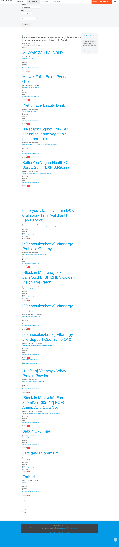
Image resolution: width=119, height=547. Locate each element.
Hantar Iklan (45, 2)
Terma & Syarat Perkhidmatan (56, 532)
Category (23, 4)
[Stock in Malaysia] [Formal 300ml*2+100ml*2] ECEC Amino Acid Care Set (45, 402)
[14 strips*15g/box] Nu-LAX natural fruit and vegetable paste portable (45, 133)
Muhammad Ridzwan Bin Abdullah (30, 67)
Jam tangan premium (40, 453)
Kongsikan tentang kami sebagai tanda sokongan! (89, 44)
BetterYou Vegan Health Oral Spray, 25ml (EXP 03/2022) (47, 164)
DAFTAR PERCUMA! (105, 2)
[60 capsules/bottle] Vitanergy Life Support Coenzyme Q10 (47, 336)
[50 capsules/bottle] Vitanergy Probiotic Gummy (47, 246)
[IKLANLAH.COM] (7, 2)
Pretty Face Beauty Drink (43, 105)
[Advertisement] (49, 196)
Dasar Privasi (67, 532)
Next (25, 509)
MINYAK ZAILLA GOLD (42, 52)
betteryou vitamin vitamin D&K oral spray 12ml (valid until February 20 (48, 215)
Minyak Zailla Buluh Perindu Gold (46, 79)
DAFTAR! (95, 2)
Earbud (28, 476)
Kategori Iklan (20, 2)
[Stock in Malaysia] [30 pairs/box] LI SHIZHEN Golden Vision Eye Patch (48, 277)
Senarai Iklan (33, 2)
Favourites (56, 2)
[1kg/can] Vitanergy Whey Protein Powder (44, 373)
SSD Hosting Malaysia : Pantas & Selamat (68, 528)
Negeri (23, 10)
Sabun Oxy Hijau (36, 431)
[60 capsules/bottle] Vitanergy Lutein (47, 308)
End (25, 512)
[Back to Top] (115, 540)
